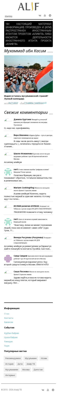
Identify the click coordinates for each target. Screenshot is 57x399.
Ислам (44, 358)
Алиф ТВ (31, 364)
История (9, 364)
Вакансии (8, 322)
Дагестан (38, 369)
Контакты (8, 318)
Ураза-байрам (10, 337)
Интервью (10, 375)
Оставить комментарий (35, 103)
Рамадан (8, 341)
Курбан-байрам (11, 333)
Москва (25, 369)
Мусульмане (31, 358)
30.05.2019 (13, 103)
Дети (20, 364)
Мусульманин (11, 369)
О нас (6, 313)
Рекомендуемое (13, 358)
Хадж (6, 345)
